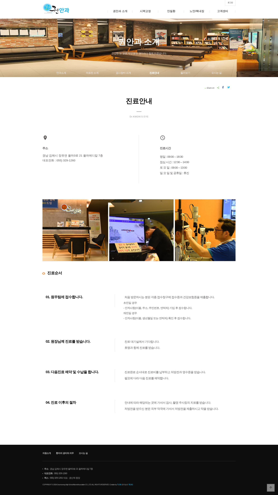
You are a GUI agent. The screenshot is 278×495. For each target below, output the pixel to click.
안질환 (171, 11)
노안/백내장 (197, 11)
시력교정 (145, 11)
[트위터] (228, 87)
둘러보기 (185, 72)
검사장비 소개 (123, 72)
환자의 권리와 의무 (65, 453)
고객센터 (222, 11)
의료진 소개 (92, 72)
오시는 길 (216, 72)
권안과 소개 (120, 11)
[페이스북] (223, 87)
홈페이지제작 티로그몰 (14, 487)
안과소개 (61, 72)
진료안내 (154, 72)
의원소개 (46, 453)
